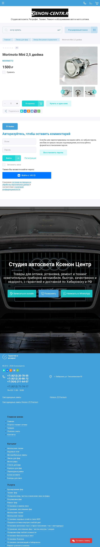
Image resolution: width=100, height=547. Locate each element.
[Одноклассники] (28, 111)
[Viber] (35, 111)
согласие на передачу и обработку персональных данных (16, 183)
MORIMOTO (7, 61)
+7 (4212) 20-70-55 (17, 375)
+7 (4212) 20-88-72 (17, 378)
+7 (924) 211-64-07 (17, 381)
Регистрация (30, 158)
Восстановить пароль (53, 152)
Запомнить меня (14, 165)
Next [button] (94, 92)
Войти (9, 158)
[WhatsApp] (38, 111)
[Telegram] (31, 111)
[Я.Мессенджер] (21, 111)
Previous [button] (63, 92)
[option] (79, 66)
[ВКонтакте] (25, 111)
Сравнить (11, 72)
